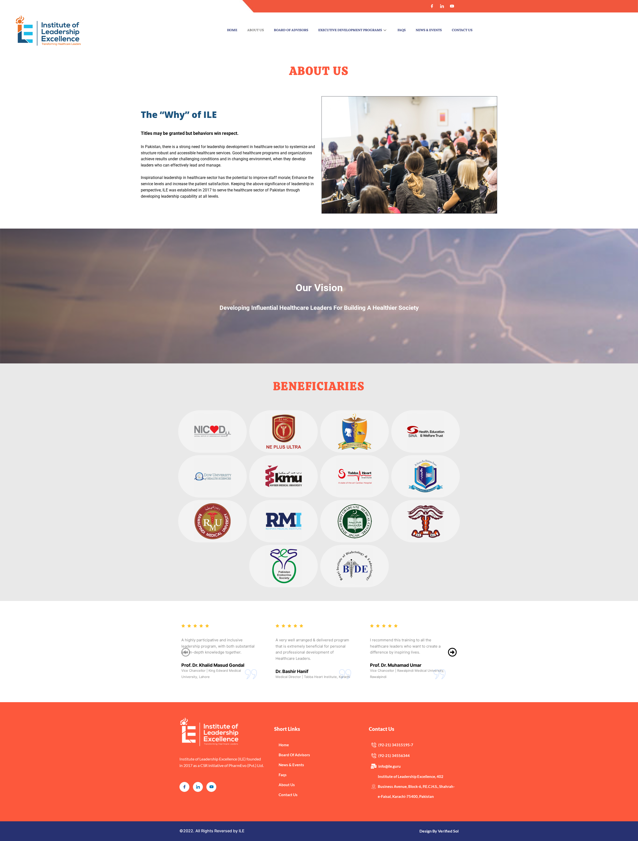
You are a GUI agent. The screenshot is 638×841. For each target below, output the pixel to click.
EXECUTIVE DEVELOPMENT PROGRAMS (350, 30)
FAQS (402, 30)
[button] (452, 652)
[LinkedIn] (442, 6)
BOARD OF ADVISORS (291, 30)
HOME (232, 30)
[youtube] (211, 787)
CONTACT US (462, 30)
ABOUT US (255, 30)
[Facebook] (432, 6)
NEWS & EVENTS (429, 30)
